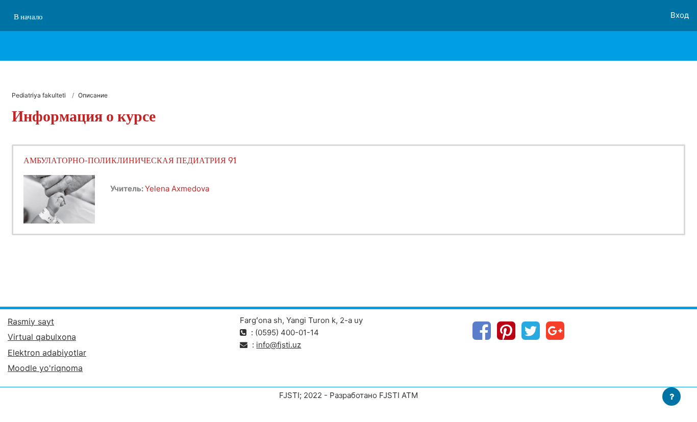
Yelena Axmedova (177, 188)
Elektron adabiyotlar (47, 352)
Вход (679, 15)
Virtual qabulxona (42, 337)
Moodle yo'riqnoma (45, 368)
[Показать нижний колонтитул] (671, 396)
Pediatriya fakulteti (39, 95)
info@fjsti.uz (278, 345)
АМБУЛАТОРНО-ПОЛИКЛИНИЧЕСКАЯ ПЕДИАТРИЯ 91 (130, 160)
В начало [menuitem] (28, 16)
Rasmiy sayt (31, 321)
